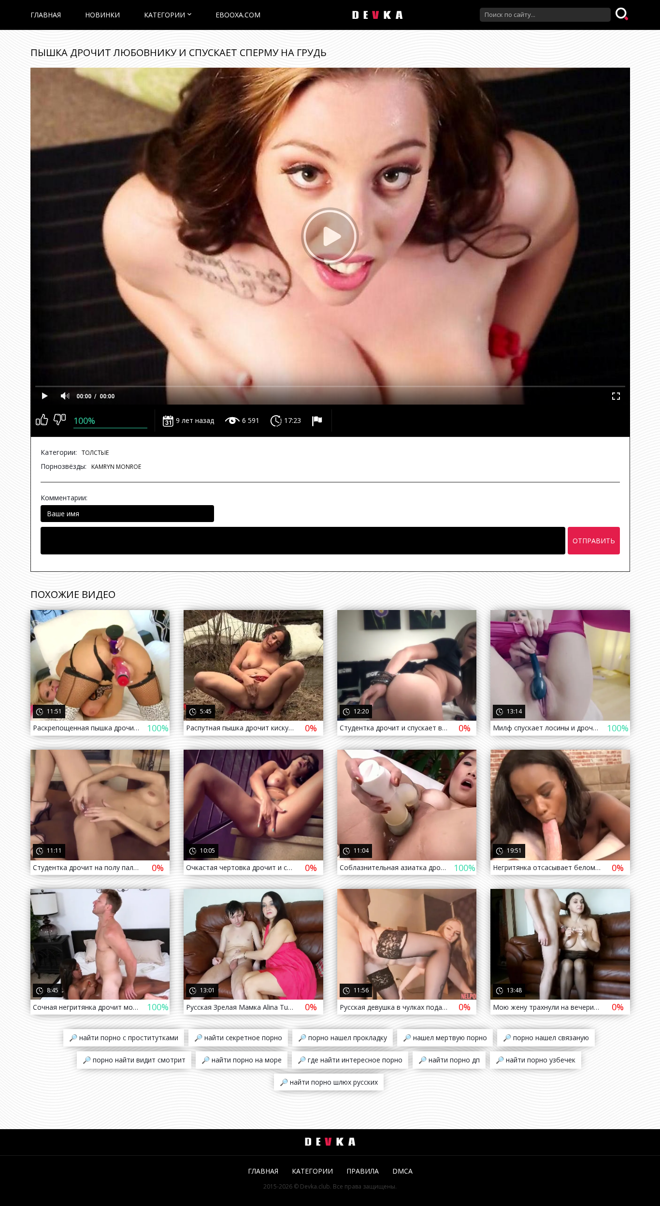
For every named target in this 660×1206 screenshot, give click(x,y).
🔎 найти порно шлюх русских (329, 1082)
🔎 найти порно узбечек (535, 1059)
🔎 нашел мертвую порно (445, 1037)
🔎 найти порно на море (241, 1059)
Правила (362, 1171)
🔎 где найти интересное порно (350, 1059)
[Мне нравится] (41, 420)
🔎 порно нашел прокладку (342, 1037)
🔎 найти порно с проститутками (123, 1037)
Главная (45, 14)
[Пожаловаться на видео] (318, 420)
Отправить (594, 540)
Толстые (95, 453)
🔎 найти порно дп (449, 1059)
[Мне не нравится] (59, 420)
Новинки (102, 14)
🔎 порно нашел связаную (546, 1037)
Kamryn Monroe (116, 467)
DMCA (402, 1171)
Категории (164, 14)
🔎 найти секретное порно (238, 1037)
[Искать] (623, 14)
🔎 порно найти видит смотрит (134, 1059)
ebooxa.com (237, 14)
